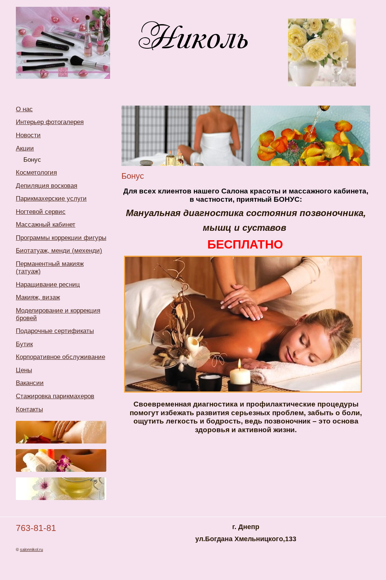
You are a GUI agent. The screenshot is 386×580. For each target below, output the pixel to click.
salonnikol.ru (31, 549)
